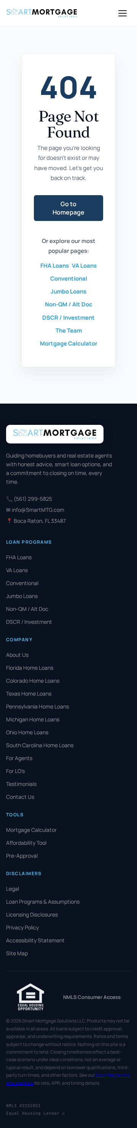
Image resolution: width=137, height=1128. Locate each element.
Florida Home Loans (29, 667)
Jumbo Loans (68, 291)
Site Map (17, 953)
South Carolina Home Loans (39, 745)
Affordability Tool (26, 842)
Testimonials (21, 783)
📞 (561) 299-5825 (29, 498)
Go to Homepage (68, 208)
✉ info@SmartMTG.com (35, 509)
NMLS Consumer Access (92, 997)
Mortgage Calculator (68, 343)
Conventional (68, 278)
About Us (17, 654)
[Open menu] (122, 13)
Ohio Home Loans (27, 732)
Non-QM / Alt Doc (68, 304)
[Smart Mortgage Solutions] (41, 12)
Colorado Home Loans (32, 680)
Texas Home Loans (28, 693)
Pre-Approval (22, 855)
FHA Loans (54, 266)
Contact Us (20, 796)
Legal (12, 888)
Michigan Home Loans (32, 719)
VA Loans (84, 266)
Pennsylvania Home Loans (37, 706)
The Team (69, 330)
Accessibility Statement (35, 940)
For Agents (19, 758)
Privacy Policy (22, 927)
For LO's (15, 771)
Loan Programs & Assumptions (43, 901)
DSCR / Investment (68, 318)
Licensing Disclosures (32, 914)
